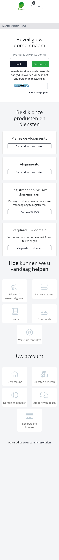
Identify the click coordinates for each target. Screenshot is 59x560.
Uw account (15, 382)
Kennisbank (15, 319)
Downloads (44, 319)
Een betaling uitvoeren (29, 425)
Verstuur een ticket (29, 340)
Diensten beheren (44, 382)
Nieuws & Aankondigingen (14, 296)
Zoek (18, 64)
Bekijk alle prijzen (38, 92)
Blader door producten (29, 146)
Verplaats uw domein (29, 248)
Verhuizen (40, 64)
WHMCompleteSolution (37, 442)
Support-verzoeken (44, 402)
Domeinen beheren (14, 402)
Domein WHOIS (29, 212)
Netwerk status (44, 294)
